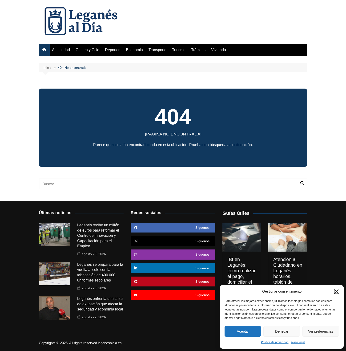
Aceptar (243, 331)
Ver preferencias (320, 331)
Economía (134, 50)
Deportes (112, 50)
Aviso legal (298, 342)
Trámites (198, 50)
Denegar (281, 331)
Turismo (178, 50)
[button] (336, 291)
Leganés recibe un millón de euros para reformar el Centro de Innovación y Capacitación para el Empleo (98, 235)
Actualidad (61, 50)
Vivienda (218, 50)
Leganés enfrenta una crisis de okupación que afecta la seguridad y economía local (100, 304)
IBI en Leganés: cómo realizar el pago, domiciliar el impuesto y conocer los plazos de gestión (241, 282)
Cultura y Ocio (87, 50)
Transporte (157, 50)
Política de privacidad (275, 342)
